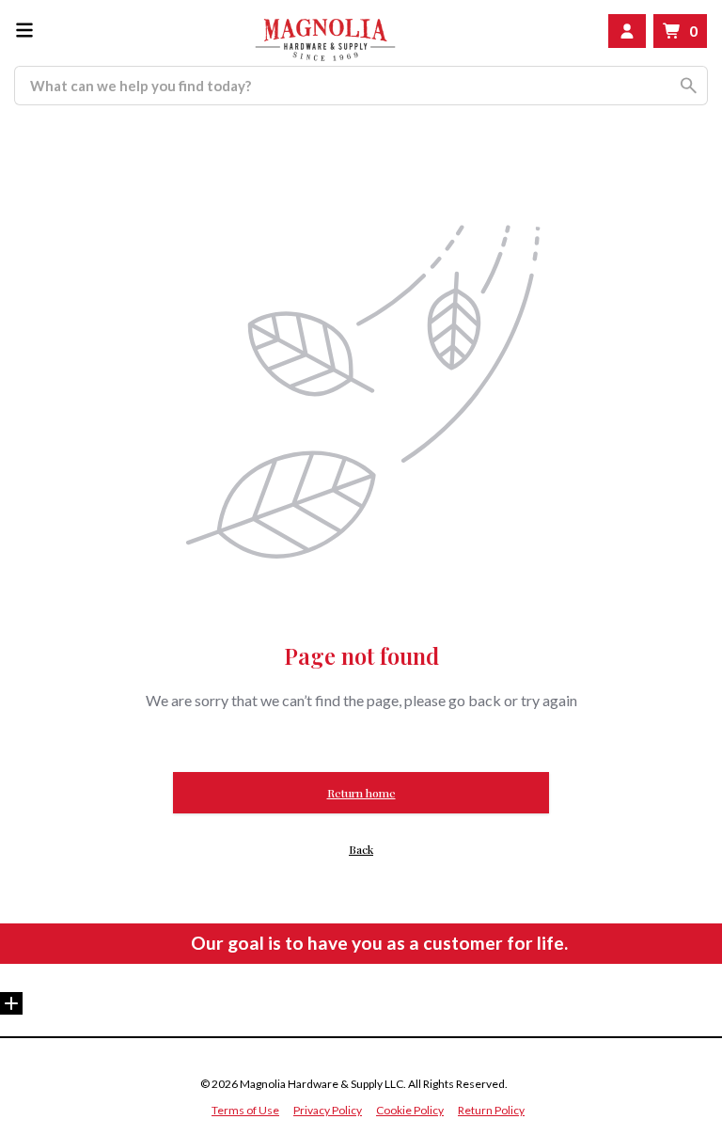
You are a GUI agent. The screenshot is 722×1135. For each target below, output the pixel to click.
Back (361, 849)
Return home (361, 792)
